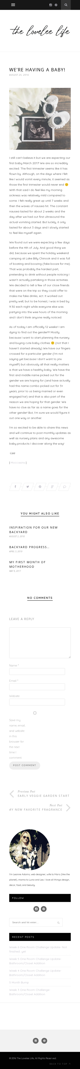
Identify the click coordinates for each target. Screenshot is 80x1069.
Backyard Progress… (29, 547)
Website (14, 696)
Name (14, 665)
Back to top (58, 1063)
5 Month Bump (19, 982)
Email (13, 681)
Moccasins (18, 462)
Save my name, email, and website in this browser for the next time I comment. (17, 738)
